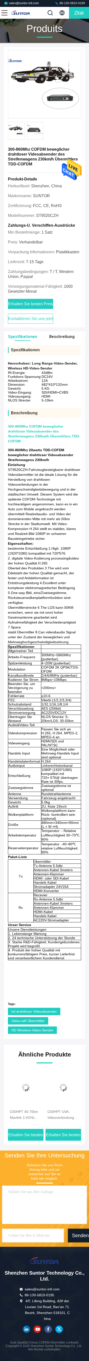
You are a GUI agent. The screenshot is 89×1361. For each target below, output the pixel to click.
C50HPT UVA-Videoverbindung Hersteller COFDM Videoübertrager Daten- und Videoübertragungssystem (63, 1115)
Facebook (48, 1329)
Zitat (79, 13)
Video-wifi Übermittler (28, 1021)
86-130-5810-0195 (72, 3)
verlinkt (26, 1329)
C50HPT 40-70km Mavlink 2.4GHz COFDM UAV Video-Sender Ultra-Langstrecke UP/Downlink (26, 1115)
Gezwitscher (59, 1329)
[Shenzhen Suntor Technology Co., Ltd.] (21, 13)
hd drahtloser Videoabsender (34, 1011)
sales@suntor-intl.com (24, 3)
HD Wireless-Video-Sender (32, 1030)
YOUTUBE (37, 1329)
